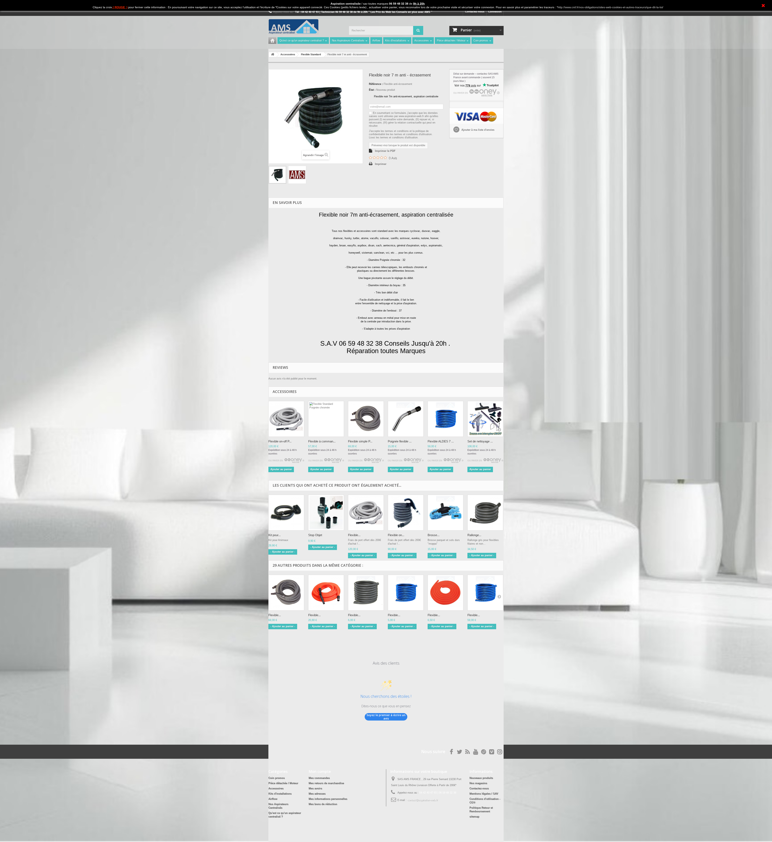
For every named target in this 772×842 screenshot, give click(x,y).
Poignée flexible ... (400, 441)
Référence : (376, 83)
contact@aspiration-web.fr (422, 800)
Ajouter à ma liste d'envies (477, 129)
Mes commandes (319, 777)
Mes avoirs (315, 788)
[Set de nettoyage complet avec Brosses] (485, 419)
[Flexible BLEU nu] (406, 593)
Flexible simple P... (360, 441)
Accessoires (421, 40)
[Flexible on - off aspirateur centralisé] (406, 512)
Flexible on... (396, 535)
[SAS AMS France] (305, 26)
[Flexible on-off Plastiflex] (286, 419)
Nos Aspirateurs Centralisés (348, 40)
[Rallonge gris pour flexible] (485, 512)
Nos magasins (478, 783)
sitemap (474, 816)
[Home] (272, 40)
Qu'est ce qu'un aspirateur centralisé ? (301, 40)
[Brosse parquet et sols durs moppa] (445, 512)
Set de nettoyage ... (480, 441)
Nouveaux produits (481, 777)
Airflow (376, 40)
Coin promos (480, 40)
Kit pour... (274, 535)
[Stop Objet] (326, 512)
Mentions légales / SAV (483, 793)
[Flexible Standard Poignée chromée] (326, 419)
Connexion (495, 11)
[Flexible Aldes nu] (485, 593)
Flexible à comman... (322, 441)
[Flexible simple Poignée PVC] (366, 419)
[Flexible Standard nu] (366, 593)
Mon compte (320, 771)
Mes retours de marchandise (326, 783)
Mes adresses (317, 793)
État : (372, 89)
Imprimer (380, 164)
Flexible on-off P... (280, 441)
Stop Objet (315, 535)
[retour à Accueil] (272, 54)
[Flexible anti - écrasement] (277, 175)
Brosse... (433, 535)
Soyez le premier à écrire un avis (386, 717)
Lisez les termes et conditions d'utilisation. (393, 137)
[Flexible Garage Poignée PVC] (326, 593)
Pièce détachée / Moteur (451, 40)
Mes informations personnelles (328, 798)
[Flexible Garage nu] (445, 593)
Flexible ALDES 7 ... (441, 441)
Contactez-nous (474, 11)
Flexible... (354, 535)
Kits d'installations (395, 40)
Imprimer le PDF (385, 150)
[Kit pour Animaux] (286, 512)
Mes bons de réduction (323, 804)
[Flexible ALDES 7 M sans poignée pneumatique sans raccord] (445, 419)
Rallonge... (474, 535)
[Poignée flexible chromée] (406, 419)
